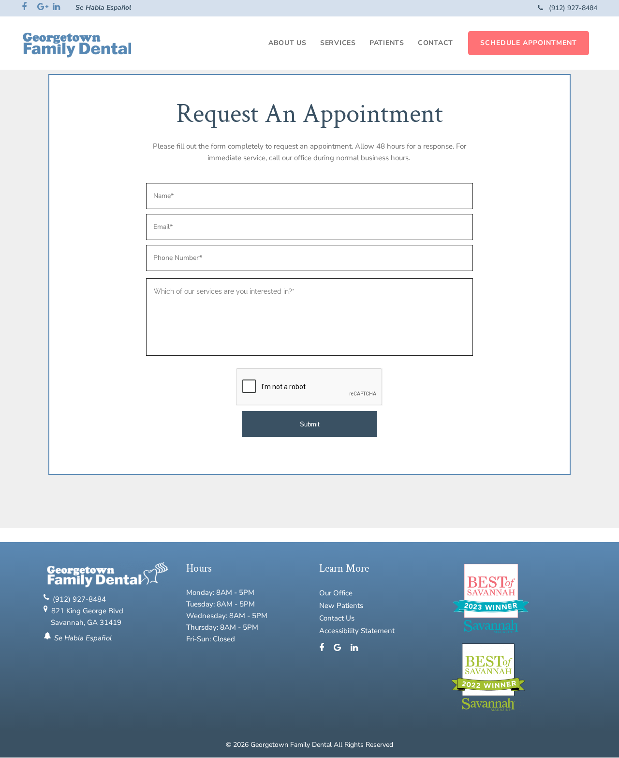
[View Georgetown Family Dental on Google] (341, 648)
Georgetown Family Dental (292, 744)
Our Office (336, 593)
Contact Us (336, 618)
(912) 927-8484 (572, 8)
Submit (310, 424)
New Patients (341, 605)
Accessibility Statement (357, 631)
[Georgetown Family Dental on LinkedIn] (354, 648)
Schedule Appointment (528, 42)
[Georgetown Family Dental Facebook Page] (325, 648)
